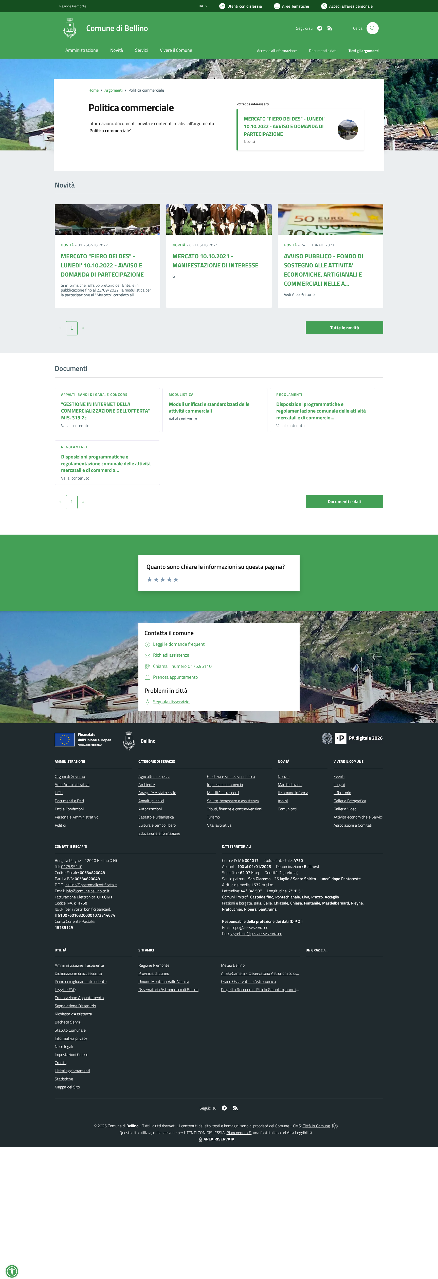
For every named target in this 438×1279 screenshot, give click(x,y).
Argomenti (113, 90)
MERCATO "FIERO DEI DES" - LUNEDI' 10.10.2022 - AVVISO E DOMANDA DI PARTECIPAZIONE (284, 126)
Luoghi (339, 784)
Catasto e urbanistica (156, 817)
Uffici (59, 793)
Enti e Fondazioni (69, 809)
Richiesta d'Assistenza (73, 1014)
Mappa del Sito (67, 1087)
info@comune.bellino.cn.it (88, 891)
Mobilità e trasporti (223, 793)
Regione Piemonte (72, 6)
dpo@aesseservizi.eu (250, 927)
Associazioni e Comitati (353, 825)
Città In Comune (316, 1126)
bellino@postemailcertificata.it (91, 885)
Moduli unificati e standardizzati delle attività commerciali (209, 407)
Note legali (64, 1046)
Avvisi (283, 801)
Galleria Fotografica (350, 801)
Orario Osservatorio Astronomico (248, 981)
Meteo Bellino (233, 965)
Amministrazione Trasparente (79, 965)
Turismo (213, 817)
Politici (60, 825)
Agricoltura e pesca (154, 776)
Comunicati (287, 809)
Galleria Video (345, 809)
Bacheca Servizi (68, 1022)
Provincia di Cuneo (153, 973)
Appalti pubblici (151, 801)
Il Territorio (342, 793)
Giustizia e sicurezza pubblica (231, 776)
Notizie (283, 776)
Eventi (339, 776)
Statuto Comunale (70, 1030)
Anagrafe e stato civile (157, 793)
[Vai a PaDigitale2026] (352, 737)
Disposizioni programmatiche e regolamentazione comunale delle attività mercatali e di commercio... (321, 410)
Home (93, 90)
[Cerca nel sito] (373, 28)
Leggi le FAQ (65, 989)
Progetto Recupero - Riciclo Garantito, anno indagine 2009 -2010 (276, 989)
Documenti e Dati (69, 801)
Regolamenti (289, 394)
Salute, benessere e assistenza (233, 801)
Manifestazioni (290, 784)
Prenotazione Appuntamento (79, 998)
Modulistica (181, 394)
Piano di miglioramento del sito (80, 981)
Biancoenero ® (239, 1133)
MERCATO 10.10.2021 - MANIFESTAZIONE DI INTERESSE (215, 260)
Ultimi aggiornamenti (72, 1071)
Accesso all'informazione (277, 51)
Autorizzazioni (150, 809)
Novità (68, 245)
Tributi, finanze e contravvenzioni (234, 809)
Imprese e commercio (225, 784)
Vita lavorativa (219, 825)
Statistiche (64, 1079)
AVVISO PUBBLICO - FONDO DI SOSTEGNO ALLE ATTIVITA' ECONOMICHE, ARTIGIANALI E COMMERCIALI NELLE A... (323, 269)
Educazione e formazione (159, 833)
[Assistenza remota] (334, 1126)
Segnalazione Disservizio (75, 1006)
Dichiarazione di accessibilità (78, 973)
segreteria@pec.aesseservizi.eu (256, 933)
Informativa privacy (71, 1038)
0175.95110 (71, 866)
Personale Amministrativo (76, 817)
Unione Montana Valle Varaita (163, 981)
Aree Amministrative (72, 784)
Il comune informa (293, 793)
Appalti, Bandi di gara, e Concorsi (95, 394)
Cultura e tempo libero (157, 825)
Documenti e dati (344, 501)
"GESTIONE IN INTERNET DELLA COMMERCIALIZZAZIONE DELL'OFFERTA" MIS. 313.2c (105, 410)
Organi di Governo (70, 776)
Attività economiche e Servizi (358, 817)
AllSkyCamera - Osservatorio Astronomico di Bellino (265, 973)
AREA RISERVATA (219, 1139)
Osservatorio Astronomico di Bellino (168, 989)
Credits (60, 1063)
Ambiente (146, 784)
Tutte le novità (344, 327)
